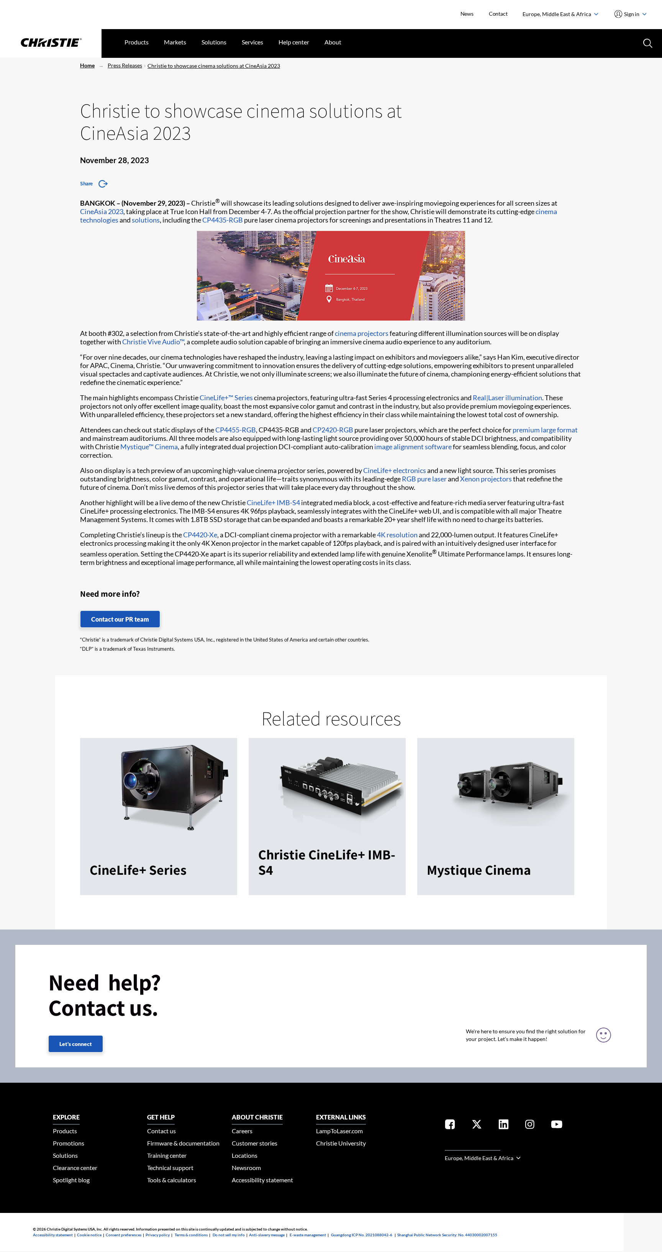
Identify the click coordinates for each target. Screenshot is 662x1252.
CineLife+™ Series (226, 397)
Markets (175, 42)
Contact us (161, 1130)
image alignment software (413, 446)
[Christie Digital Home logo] (51, 43)
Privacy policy (158, 1234)
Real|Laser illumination (507, 397)
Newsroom (246, 1167)
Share (86, 183)
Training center (167, 1155)
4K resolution (397, 534)
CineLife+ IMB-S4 (273, 502)
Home (87, 65)
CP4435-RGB (222, 220)
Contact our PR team (120, 619)
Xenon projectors (486, 479)
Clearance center (75, 1167)
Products (137, 42)
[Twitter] (477, 1125)
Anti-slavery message (267, 1234)
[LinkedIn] (503, 1125)
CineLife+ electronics (394, 470)
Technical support (170, 1167)
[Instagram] (529, 1125)
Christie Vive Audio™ (153, 341)
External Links (341, 1117)
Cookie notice (89, 1234)
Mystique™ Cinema (149, 446)
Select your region (472, 1145)
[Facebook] (450, 1125)
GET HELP (161, 1117)
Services (252, 42)
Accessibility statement (262, 1179)
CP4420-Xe (200, 534)
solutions (146, 220)
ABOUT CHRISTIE (257, 1117)
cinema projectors (361, 333)
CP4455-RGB (235, 430)
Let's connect (75, 1044)
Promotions (68, 1143)
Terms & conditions (191, 1234)
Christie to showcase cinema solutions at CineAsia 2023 (213, 65)
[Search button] (647, 42)
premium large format (545, 430)
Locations (244, 1155)
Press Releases (125, 65)
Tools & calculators (171, 1179)
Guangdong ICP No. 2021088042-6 (361, 1234)
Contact (498, 13)
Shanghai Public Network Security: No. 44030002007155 (447, 1234)
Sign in (632, 14)
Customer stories (254, 1143)
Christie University (341, 1143)
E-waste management (308, 1234)
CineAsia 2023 (101, 211)
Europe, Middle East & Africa (557, 14)
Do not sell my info (229, 1234)
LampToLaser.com (339, 1130)
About (332, 42)
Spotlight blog (71, 1179)
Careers (242, 1130)
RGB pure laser (424, 479)
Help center (294, 42)
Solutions (214, 42)
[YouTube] (556, 1125)
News (467, 13)
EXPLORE (66, 1117)
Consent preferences (123, 1234)
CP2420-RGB (333, 430)
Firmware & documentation (183, 1143)
